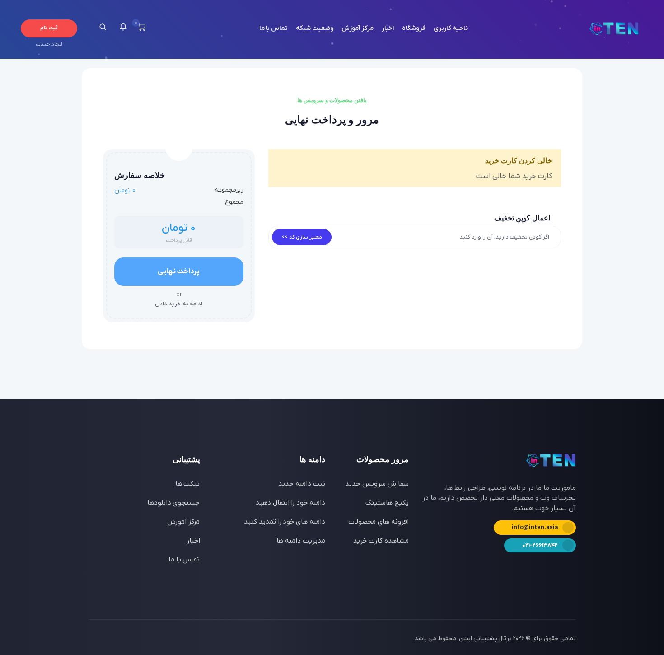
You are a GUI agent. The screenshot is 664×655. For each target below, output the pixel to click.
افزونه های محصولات (378, 521)
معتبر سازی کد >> (301, 237)
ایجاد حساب (49, 44)
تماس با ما (273, 28)
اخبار (388, 28)
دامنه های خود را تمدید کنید (284, 521)
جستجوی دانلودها (173, 502)
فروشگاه (414, 28)
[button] (123, 28)
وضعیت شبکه (314, 28)
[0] (141, 28)
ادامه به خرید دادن (178, 299)
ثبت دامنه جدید (301, 483)
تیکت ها (187, 483)
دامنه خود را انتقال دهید (290, 502)
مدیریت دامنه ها (300, 540)
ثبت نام (48, 28)
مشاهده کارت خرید (381, 540)
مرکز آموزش (357, 28)
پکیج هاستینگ (387, 502)
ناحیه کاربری (451, 28)
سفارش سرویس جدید (377, 483)
